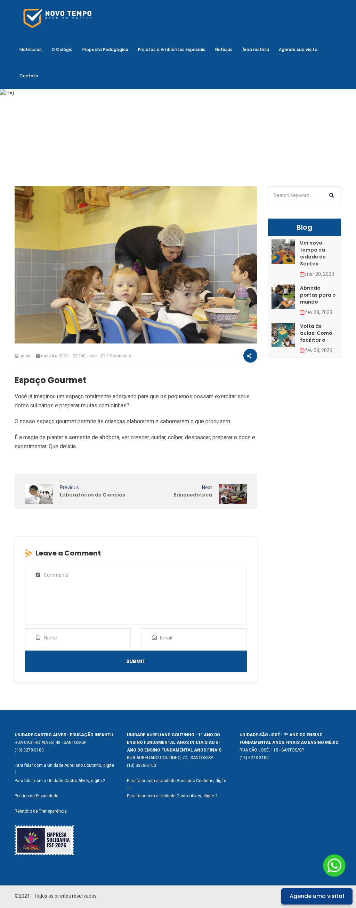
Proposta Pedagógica (105, 49)
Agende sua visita (298, 49)
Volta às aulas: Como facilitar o (316, 333)
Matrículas (30, 49)
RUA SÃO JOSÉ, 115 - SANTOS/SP (272, 750)
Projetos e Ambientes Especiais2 (170, 143)
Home (118, 143)
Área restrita (255, 49)
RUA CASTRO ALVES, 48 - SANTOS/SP (50, 742)
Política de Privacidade (36, 796)
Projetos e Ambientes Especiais (171, 49)
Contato (28, 76)
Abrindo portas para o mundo (318, 295)
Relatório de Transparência (41, 811)
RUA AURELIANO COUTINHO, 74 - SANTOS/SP (170, 757)
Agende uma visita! (317, 896)
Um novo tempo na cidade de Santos (313, 253)
